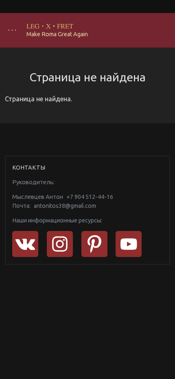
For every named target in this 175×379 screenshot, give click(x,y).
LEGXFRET (50, 25)
